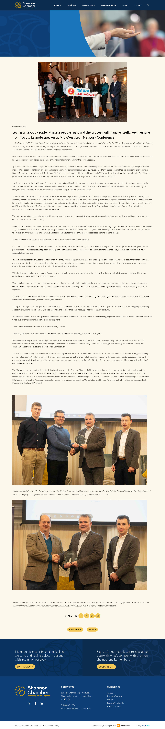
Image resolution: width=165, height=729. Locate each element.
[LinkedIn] (92, 615)
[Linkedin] (41, 703)
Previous (76, 629)
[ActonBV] (145, 725)
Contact (138, 5)
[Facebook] (81, 615)
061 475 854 (70, 705)
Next (91, 629)
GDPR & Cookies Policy (49, 725)
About (110, 693)
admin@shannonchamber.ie (78, 708)
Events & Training (108, 5)
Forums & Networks (115, 703)
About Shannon (114, 706)
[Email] (97, 615)
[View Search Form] (148, 5)
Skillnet (110, 699)
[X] (86, 615)
